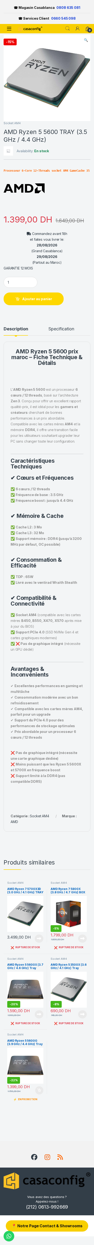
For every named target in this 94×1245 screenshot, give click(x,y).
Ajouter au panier (37, 299)
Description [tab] (16, 329)
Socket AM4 (12, 123)
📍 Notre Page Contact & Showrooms (47, 1225)
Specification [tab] (61, 329)
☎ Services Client (47, 18)
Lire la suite (39, 939)
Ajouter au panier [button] (37, 1090)
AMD (22, 351)
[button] (86, 40)
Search (67, 28)
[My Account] (77, 28)
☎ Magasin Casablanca (47, 8)
